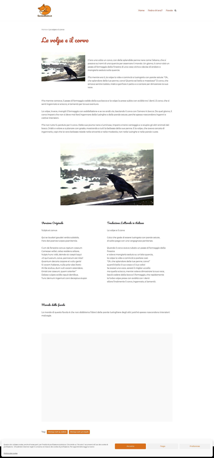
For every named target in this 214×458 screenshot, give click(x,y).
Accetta (130, 446)
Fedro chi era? (155, 10)
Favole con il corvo (57, 432)
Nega (162, 446)
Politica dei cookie (10, 453)
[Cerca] (175, 10)
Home (141, 10)
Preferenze (195, 446)
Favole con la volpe (79, 432)
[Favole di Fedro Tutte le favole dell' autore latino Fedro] (44, 10)
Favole (169, 10)
